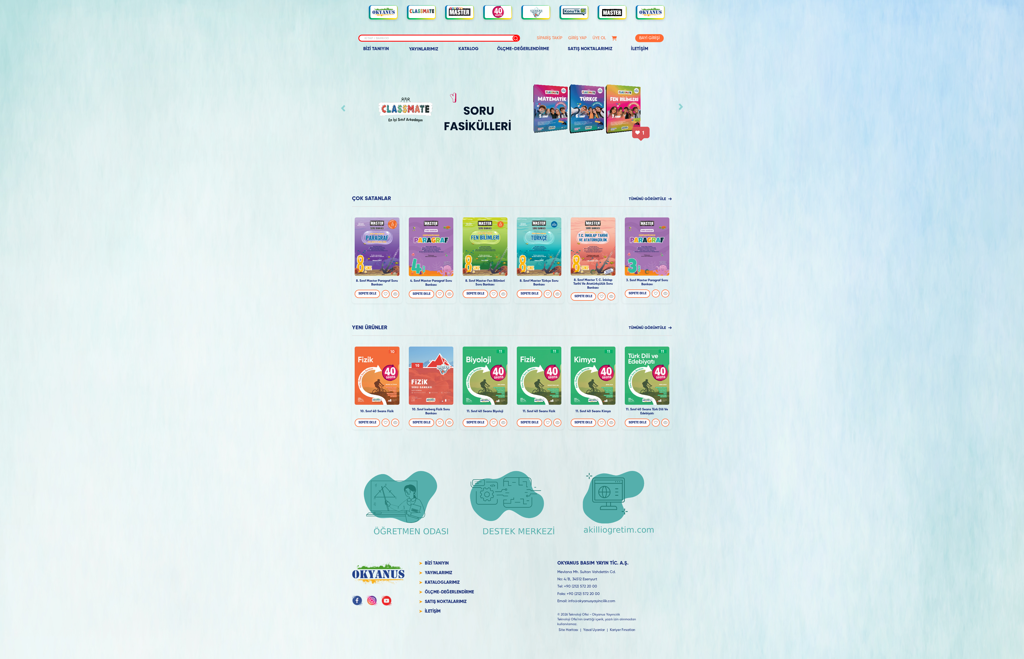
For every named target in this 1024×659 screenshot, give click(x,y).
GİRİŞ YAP (577, 38)
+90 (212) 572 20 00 (580, 586)
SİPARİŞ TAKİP (549, 38)
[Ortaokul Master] (613, 12)
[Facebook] (357, 600)
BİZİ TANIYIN (376, 49)
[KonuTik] (574, 12)
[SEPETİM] (614, 38)
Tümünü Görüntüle (647, 199)
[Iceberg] (536, 12)
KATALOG (468, 49)
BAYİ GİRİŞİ (649, 38)
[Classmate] (422, 12)
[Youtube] (386, 600)
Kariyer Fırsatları (622, 630)
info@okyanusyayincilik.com (591, 601)
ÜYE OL (599, 38)
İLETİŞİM (639, 49)
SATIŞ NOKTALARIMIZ (590, 49)
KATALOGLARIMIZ (442, 583)
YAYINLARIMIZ (423, 49)
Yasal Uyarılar (594, 630)
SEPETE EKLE (367, 293)
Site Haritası (568, 630)
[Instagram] (372, 600)
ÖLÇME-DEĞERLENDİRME (523, 49)
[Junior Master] (460, 11)
